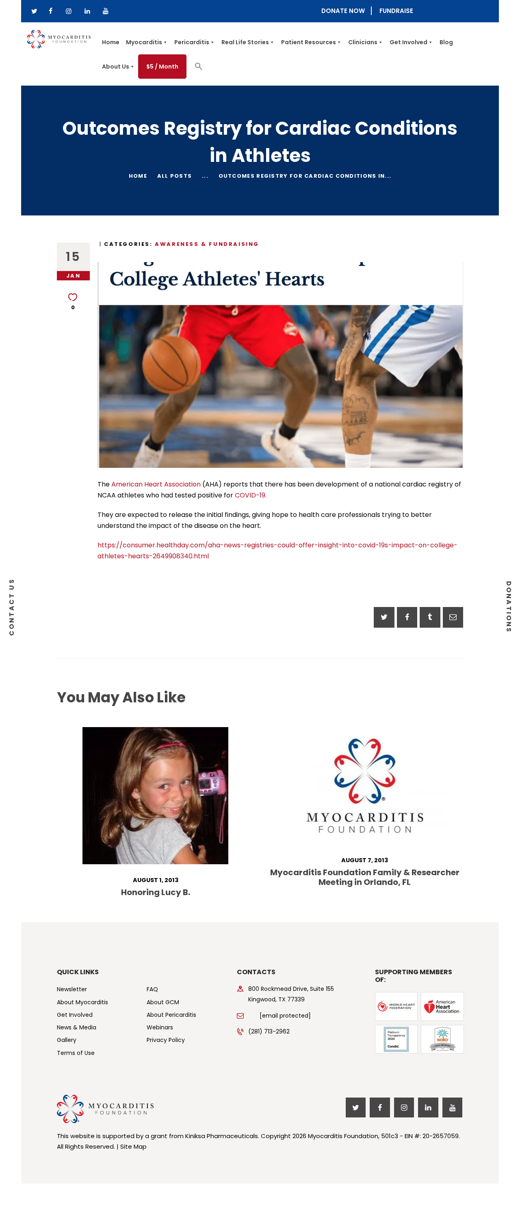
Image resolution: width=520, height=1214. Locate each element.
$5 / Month (162, 66)
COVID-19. (249, 495)
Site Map (133, 1146)
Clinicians (362, 42)
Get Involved (408, 42)
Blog (446, 42)
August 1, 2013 (155, 880)
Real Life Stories (245, 42)
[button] (199, 68)
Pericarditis (191, 42)
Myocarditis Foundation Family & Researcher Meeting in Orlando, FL (364, 877)
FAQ (152, 989)
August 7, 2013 (364, 860)
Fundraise (396, 10)
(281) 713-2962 (269, 1031)
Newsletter (72, 989)
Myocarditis (144, 42)
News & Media (76, 1027)
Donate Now (343, 10)
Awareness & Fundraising (207, 244)
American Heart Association (155, 484)
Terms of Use (76, 1053)
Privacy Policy (166, 1040)
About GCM (163, 1002)
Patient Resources (308, 42)
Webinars (160, 1027)
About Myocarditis (82, 1002)
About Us (115, 66)
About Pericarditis (171, 1015)
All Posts (174, 176)
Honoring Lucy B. (155, 892)
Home (110, 42)
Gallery (66, 1040)
